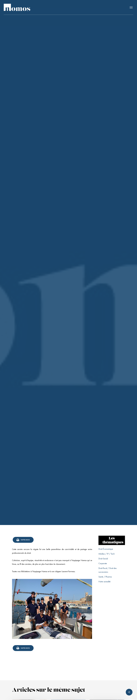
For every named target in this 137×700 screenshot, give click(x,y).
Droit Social (103, 558)
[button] (131, 7)
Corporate (102, 563)
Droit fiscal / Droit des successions (107, 570)
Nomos (46, 310)
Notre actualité (68, 284)
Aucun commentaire (84, 310)
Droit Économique (105, 549)
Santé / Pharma (105, 576)
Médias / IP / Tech (106, 553)
